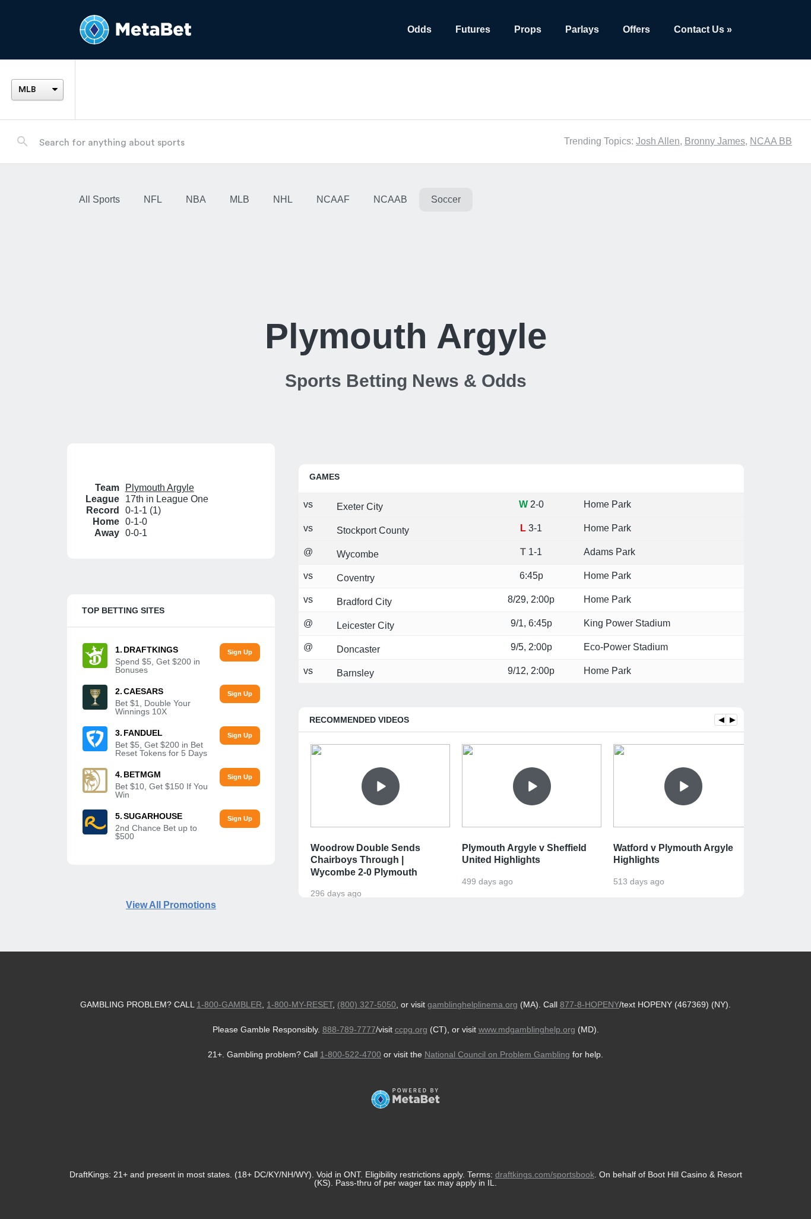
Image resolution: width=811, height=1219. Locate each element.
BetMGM (142, 774)
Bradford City (363, 602)
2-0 (537, 504)
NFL (153, 199)
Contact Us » (703, 29)
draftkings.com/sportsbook (544, 1174)
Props (527, 29)
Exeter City (358, 507)
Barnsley (354, 673)
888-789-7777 (349, 1029)
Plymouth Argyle (159, 488)
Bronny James (715, 141)
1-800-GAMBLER (229, 1004)
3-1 (535, 528)
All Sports (99, 199)
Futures (472, 29)
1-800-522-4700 (350, 1054)
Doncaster (357, 649)
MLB (239, 199)
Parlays (582, 29)
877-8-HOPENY (589, 1004)
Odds (419, 29)
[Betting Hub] (231, 29)
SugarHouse (152, 816)
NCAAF (333, 199)
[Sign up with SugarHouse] (239, 818)
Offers (636, 29)
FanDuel (143, 733)
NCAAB (390, 199)
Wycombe (356, 554)
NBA (196, 199)
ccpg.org (411, 1029)
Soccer (446, 199)
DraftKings (150, 649)
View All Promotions (171, 905)
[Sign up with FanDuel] (239, 735)
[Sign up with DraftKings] (239, 652)
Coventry (354, 578)
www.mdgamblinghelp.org (527, 1029)
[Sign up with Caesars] (239, 694)
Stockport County (371, 530)
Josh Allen (658, 141)
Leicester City (364, 625)
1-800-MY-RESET (299, 1004)
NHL (283, 199)
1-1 (535, 552)
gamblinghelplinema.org (472, 1004)
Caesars (143, 691)
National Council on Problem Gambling (497, 1054)
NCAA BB (771, 141)
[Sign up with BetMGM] (239, 777)
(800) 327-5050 (366, 1004)
